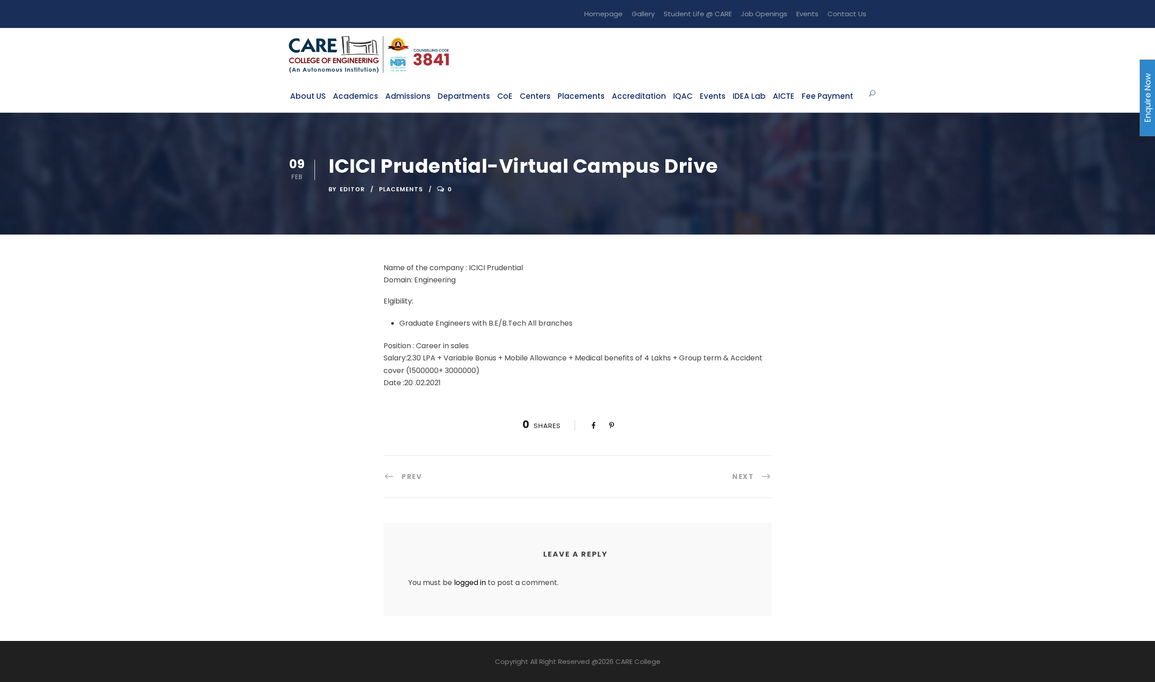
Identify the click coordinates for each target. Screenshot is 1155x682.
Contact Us (846, 13)
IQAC (683, 96)
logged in (470, 582)
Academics (355, 96)
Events (807, 13)
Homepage (603, 13)
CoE (505, 96)
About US (308, 96)
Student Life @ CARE (698, 13)
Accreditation (639, 96)
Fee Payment (827, 96)
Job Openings (764, 13)
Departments (464, 96)
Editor (352, 189)
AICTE (784, 96)
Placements (581, 96)
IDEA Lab (749, 96)
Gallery (643, 13)
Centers (535, 96)
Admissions (407, 96)
